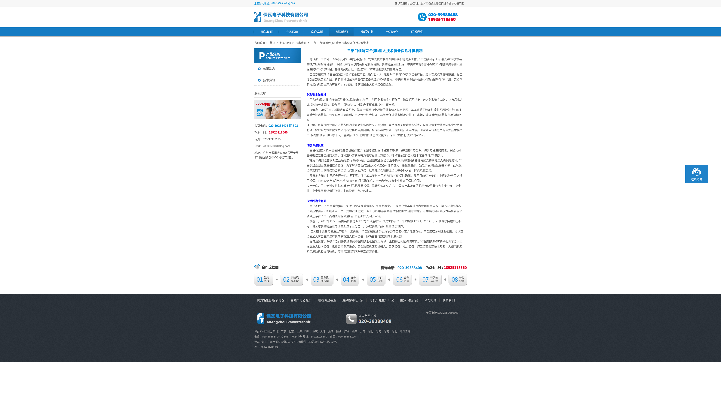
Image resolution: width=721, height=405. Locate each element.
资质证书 (367, 32)
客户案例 (317, 32)
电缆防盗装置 (327, 300)
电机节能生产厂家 (382, 300)
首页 (272, 42)
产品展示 (292, 32)
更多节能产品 (409, 300)
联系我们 (417, 32)
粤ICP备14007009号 (266, 347)
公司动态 (269, 68)
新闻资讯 (342, 32)
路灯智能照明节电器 (270, 300)
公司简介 (392, 32)
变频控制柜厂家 (353, 300)
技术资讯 (301, 42)
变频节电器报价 (301, 300)
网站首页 (267, 32)
